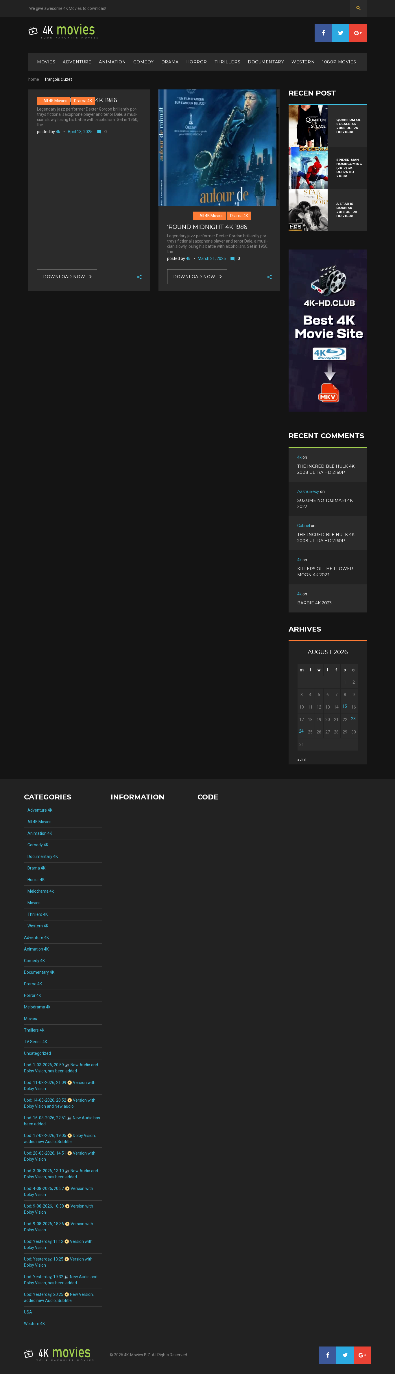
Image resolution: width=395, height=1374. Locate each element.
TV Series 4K (35, 1041)
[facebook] (323, 33)
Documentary (266, 62)
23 (353, 718)
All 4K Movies (53, 100)
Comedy (143, 62)
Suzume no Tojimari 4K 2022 (325, 503)
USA (28, 1312)
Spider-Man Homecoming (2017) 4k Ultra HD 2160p (349, 168)
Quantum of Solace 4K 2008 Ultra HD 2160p (348, 126)
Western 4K (36, 926)
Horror (196, 62)
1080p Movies (339, 62)
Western (303, 62)
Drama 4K (83, 100)
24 (301, 731)
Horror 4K (34, 879)
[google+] (358, 33)
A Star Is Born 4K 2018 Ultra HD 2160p (346, 210)
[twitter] (340, 33)
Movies (46, 62)
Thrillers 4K (36, 914)
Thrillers (227, 62)
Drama (170, 62)
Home (33, 79)
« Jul (301, 759)
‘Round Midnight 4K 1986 (207, 226)
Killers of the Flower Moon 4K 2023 (325, 571)
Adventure (77, 62)
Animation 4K (38, 833)
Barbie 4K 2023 (314, 603)
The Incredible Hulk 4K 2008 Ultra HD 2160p (326, 469)
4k (58, 131)
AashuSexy (308, 491)
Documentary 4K (41, 856)
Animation (112, 62)
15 (344, 706)
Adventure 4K (38, 810)
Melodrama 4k (39, 891)
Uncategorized (37, 1053)
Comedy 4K (36, 845)
